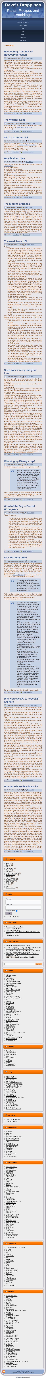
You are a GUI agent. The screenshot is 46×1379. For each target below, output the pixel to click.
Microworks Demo (11, 1335)
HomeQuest (9, 1323)
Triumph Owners (11, 1279)
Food (7, 870)
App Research (10, 1168)
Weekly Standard (11, 1039)
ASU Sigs (9, 1133)
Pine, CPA (9, 1343)
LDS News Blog (11, 1009)
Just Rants (16, 113)
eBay (7, 1056)
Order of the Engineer (13, 1338)
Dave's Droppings (23, 5)
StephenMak (10, 954)
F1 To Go (9, 1251)
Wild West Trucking (12, 1364)
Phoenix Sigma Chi (12, 1145)
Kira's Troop (9, 1325)
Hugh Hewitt (10, 1003)
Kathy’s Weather (11, 1089)
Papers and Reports (12, 873)
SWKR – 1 (9, 1274)
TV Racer (9, 1282)
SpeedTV (9, 1272)
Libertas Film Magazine (13, 1011)
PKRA (8, 1266)
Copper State (10, 1309)
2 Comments (26, 234)
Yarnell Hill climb (11, 1366)
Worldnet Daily (10, 1237)
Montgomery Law (11, 1337)
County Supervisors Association (16, 1310)
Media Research (11, 1203)
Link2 (23, 1371)
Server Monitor (10, 1027)
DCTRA (8, 1249)
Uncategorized (10, 888)
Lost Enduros (10, 1261)
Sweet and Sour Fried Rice (26, 957)
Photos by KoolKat (12, 1341)
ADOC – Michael (11, 1078)
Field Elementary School (13, 1086)
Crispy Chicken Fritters (13, 928)
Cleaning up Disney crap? (19, 461)
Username (9, 899)
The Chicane (10, 1275)
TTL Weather (10, 1035)
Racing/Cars (10, 881)
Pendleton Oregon (12, 1104)
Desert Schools (11, 1054)
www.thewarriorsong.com (25, 127)
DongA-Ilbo (9, 993)
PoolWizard (9, 1345)
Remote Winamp (11, 1146)
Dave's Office (23, 25)
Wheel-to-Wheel (11, 1285)
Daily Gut (9, 988)
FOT (7, 1257)
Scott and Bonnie (11, 1353)
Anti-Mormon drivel (15, 557)
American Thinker (11, 1167)
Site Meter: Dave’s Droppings (15, 1032)
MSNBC (8, 1209)
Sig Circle (9, 1150)
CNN (7, 1178)
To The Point (10, 1232)
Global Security (11, 1193)
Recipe (8, 883)
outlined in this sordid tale (27, 145)
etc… (7, 867)
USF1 (7, 1284)
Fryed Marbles (10, 1319)
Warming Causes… (12, 1234)
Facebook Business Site (13, 998)
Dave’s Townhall (11, 991)
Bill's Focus (9, 1307)
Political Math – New (12, 1019)
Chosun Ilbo (10, 985)
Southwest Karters (11, 1270)
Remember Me (10, 911)
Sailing (8, 884)
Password (9, 905)
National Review (11, 1013)
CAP (7, 1135)
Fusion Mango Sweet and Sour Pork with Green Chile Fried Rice (23, 948)
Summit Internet (11, 1153)
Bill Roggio (9, 1172)
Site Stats (23, 40)
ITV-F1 (8, 1004)
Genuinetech (10, 945)
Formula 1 (9, 1254)
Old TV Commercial (16, 137)
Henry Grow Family (12, 1088)
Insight (8, 1194)
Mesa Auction (10, 1057)
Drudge (8, 995)
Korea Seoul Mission (12, 1138)
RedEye (8, 1022)
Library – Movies (11, 1092)
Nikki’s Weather (11, 1101)
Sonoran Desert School (13, 1109)
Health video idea (14, 158)
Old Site (23, 37)
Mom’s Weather (11, 1096)
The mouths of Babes (17, 203)
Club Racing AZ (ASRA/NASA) (15, 1248)
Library (23, 31)
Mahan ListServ (11, 1330)
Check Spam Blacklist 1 (13, 983)
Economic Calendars (12, 1186)
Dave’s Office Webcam (13, 990)
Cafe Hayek (9, 978)
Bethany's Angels (11, 1305)
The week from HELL (16, 241)
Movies (8, 1208)
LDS (7, 1141)
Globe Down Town (12, 1320)
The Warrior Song (14, 119)
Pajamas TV (10, 1017)
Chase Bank (10, 1051)
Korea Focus (10, 1006)
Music (23, 34)
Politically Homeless (12, 1217)
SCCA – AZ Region (12, 1269)
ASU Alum (9, 1132)
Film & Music (10, 868)
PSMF (8, 876)
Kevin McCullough (19, 575)
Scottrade (9, 1061)
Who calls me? (10, 1064)
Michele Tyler (10, 1332)
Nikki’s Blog (9, 1099)
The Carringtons (11, 1156)
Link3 (27, 1371)
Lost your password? (12, 916)
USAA (8, 1062)
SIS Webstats (10, 1031)
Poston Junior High (12, 1105)
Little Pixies (9, 1327)
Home (23, 19)
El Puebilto (9, 1314)
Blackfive (9, 977)
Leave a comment (28, 113)
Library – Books (11, 1091)
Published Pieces (11, 880)
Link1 (18, 1371)
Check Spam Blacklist (13, 981)
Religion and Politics (12, 1024)
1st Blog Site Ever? (23, 22)
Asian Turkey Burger (12, 935)
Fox (7, 999)
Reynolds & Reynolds (13, 1350)
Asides (8, 863)
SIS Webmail (10, 1029)
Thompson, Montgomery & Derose (17, 1361)
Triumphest (9, 1280)
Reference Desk (11, 1221)
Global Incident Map (12, 1191)
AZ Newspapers (11, 975)
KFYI (7, 1196)
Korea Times (10, 1008)
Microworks (9, 1333)
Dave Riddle (29, 58)
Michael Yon (10, 1204)
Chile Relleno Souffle (23, 945)
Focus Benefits (10, 1317)
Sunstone (9, 1154)
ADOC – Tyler (10, 1079)
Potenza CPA (10, 1346)
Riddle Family (10, 1107)
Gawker (8, 1001)
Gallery (23, 28)
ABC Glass (9, 1297)
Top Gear (9, 1034)
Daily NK (8, 1181)
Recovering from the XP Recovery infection (18, 53)
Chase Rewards (11, 1052)
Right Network (10, 1026)
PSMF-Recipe (10, 878)
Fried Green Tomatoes (13, 930)
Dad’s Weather (10, 1081)
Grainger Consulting (12, 1322)
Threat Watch (10, 1230)
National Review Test (12, 1014)
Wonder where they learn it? (21, 786)
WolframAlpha (10, 1040)
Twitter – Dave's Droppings (14, 1037)
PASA (7, 1264)
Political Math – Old (12, 1021)
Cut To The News (11, 986)
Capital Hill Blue (11, 980)
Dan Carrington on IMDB (14, 1083)
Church (8, 865)
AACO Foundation (11, 1296)
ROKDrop (9, 1226)
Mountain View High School (15, 1097)
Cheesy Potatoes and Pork (14, 927)
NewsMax (9, 1016)
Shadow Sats (10, 1227)
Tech (7, 886)
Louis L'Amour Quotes (13, 1119)
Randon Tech (10, 1348)
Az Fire (8, 1302)
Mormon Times (10, 1206)
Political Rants (10, 875)
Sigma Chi (9, 1151)
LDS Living (9, 1143)
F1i (7, 1252)
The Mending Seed (12, 1359)
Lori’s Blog (9, 1094)
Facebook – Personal (12, 996)
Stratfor (8, 1229)
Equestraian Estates (12, 1315)
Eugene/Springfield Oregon (14, 1084)
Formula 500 (10, 1256)
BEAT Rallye (10, 1304)
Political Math (8, 166)
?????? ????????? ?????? (15, 950)
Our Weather (10, 1102)
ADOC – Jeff (10, 1076)
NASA (8, 1262)
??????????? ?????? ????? (15, 947)
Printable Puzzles (11, 1121)
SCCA (8, 1267)
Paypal (8, 1059)
